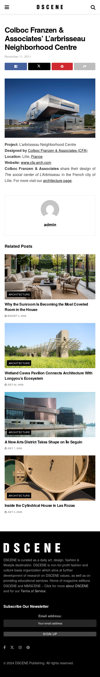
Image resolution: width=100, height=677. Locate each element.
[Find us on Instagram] (20, 647)
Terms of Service (33, 591)
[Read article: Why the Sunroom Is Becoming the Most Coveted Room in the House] (50, 276)
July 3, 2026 (14, 512)
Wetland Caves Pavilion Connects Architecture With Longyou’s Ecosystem (48, 375)
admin (50, 225)
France (37, 156)
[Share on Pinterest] (62, 66)
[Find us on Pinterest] (28, 647)
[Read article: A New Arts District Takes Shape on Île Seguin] (50, 414)
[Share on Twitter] (39, 66)
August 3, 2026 (16, 315)
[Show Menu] (7, 7)
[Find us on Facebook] (4, 647)
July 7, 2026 (14, 448)
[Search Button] (93, 7)
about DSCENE (77, 585)
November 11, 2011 (18, 56)
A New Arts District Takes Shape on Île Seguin (43, 442)
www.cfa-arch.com (36, 162)
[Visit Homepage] (50, 7)
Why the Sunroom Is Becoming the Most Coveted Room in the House (46, 306)
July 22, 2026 (15, 384)
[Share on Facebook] (16, 66)
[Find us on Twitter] (12, 647)
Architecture (19, 294)
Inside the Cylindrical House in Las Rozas (40, 505)
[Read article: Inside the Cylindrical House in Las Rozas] (50, 478)
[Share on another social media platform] (84, 66)
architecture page (57, 180)
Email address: (50, 616)
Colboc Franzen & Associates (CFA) (57, 150)
